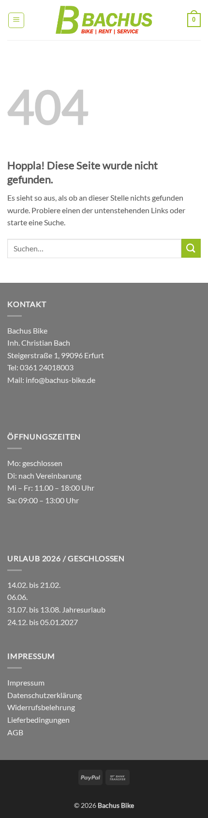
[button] (16, 20)
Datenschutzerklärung (44, 695)
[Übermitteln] (191, 248)
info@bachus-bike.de (60, 379)
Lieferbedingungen (38, 719)
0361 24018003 (46, 367)
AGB (15, 732)
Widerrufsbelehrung (41, 707)
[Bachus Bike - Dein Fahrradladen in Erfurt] (104, 20)
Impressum (26, 682)
